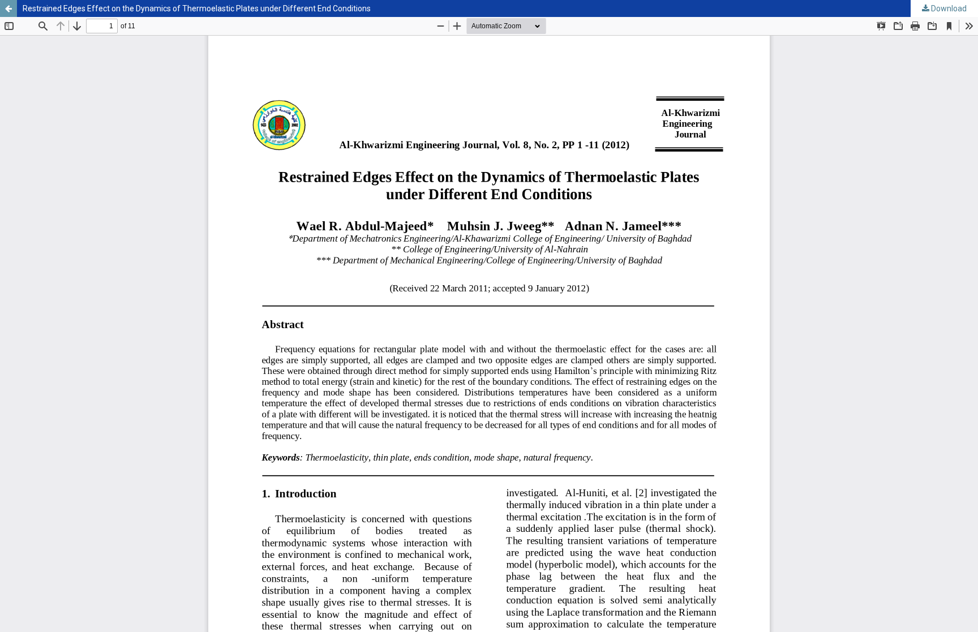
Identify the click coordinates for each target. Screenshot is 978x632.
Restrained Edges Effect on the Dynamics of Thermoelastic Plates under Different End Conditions (197, 8)
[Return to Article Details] (8, 8)
